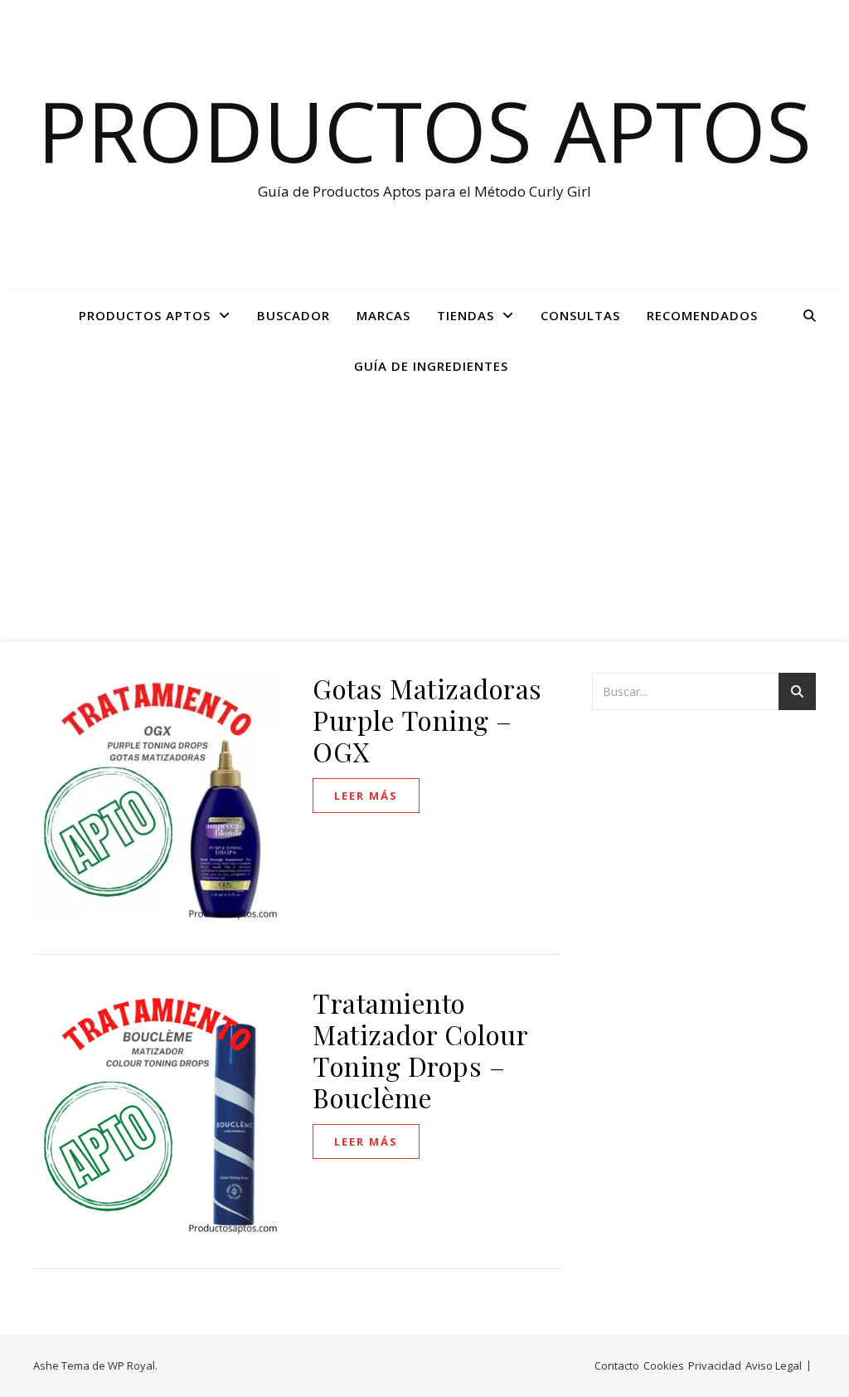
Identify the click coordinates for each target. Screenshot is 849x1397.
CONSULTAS (580, 315)
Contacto (616, 1365)
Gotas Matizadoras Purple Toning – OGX (427, 719)
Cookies (663, 1365)
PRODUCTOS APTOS (145, 315)
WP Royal (131, 1365)
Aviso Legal (773, 1365)
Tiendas (465, 315)
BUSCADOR (293, 315)
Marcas (383, 315)
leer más (366, 795)
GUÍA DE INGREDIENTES (431, 366)
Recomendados (702, 315)
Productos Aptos (424, 130)
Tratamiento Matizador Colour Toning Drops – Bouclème (420, 1050)
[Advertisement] (424, 515)
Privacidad (714, 1365)
